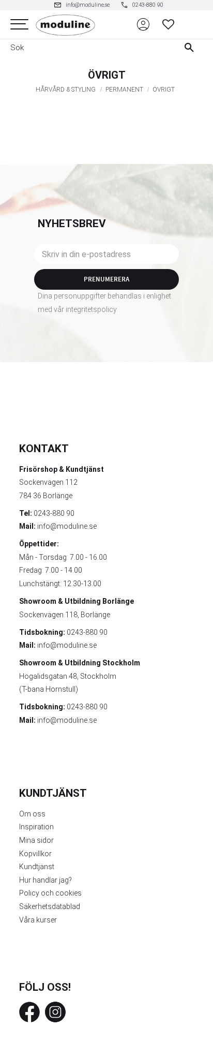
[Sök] (191, 47)
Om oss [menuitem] (32, 814)
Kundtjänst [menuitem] (36, 866)
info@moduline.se (67, 526)
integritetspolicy (91, 309)
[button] (19, 25)
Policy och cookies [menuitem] (50, 893)
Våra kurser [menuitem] (38, 920)
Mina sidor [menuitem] (36, 840)
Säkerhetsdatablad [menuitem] (49, 906)
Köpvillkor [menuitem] (35, 854)
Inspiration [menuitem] (36, 827)
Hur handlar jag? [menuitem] (45, 880)
